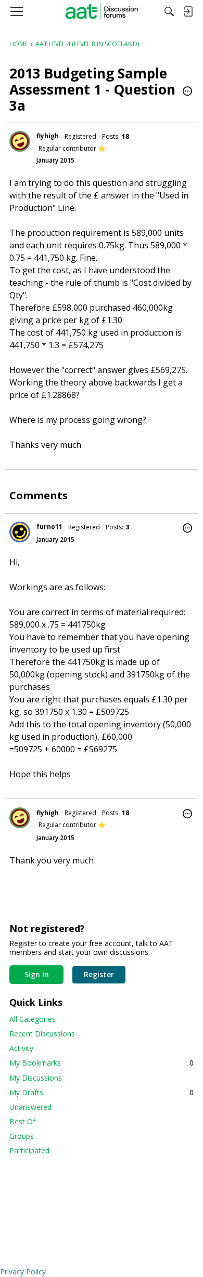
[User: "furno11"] (19, 532)
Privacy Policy (23, 1271)
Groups (21, 1136)
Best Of (22, 1121)
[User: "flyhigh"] (19, 141)
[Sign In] (188, 11)
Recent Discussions (42, 1034)
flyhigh (47, 135)
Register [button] (99, 974)
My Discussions (35, 1078)
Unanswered (30, 1107)
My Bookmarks (101, 1063)
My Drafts (101, 1092)
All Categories (32, 1019)
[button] (187, 92)
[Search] (169, 11)
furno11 (49, 526)
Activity (21, 1048)
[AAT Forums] (102, 11)
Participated (29, 1150)
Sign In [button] (36, 974)
